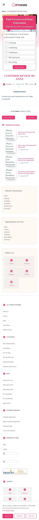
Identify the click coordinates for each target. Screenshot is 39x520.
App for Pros (7, 403)
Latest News (6, 325)
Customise (19, 516)
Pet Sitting (7, 208)
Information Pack (8, 389)
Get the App (6, 353)
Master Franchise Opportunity (11, 421)
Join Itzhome (6, 348)
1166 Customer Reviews (20, 473)
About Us (5, 311)
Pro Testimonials (7, 398)
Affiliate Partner (7, 426)
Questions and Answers (9, 366)
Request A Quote (19, 67)
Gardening (7, 201)
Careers (5, 316)
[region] (19, 510)
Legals (5, 449)
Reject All (31, 516)
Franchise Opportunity (9, 417)
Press (4, 320)
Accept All (8, 516)
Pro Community (7, 394)
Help (4, 444)
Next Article (31, 117)
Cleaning (6, 198)
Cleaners (6, 229)
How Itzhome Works (9, 343)
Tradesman (7, 203)
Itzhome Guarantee (8, 362)
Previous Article (8, 117)
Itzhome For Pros (8, 380)
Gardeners (7, 232)
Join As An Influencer (9, 430)
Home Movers (8, 237)
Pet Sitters (7, 239)
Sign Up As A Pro (8, 385)
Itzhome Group (7, 330)
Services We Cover (8, 357)
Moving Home (8, 206)
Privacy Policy (10, 510)
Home (4, 11)
